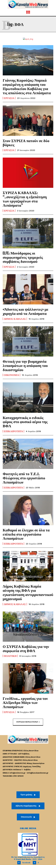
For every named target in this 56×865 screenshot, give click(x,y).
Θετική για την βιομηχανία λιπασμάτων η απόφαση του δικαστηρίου (25, 365)
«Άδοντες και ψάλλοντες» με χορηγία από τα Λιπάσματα (25, 311)
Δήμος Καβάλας (15, 319)
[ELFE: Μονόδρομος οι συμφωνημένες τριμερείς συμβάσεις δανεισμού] (28, 233)
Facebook (26, 863)
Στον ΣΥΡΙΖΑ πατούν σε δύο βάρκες (26, 142)
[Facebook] (19, 862)
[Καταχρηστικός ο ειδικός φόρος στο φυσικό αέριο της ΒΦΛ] (28, 397)
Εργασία (9, 98)
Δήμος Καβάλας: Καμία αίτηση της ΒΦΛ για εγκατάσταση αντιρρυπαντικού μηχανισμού (28, 592)
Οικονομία (11, 375)
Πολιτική (10, 656)
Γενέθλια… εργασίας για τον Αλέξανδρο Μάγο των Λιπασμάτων (25, 702)
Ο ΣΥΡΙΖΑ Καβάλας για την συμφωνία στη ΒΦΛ (26, 648)
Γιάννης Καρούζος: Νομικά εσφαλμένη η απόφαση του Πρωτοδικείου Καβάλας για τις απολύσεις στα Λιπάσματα (27, 86)
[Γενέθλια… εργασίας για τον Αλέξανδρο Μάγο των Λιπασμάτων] (28, 678)
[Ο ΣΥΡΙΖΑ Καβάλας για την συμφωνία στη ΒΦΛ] (28, 626)
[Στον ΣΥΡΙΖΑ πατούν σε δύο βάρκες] (28, 120)
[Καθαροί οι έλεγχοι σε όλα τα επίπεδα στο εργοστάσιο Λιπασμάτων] (28, 510)
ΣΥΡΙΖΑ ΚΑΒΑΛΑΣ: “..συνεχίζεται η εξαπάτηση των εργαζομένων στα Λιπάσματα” (25, 198)
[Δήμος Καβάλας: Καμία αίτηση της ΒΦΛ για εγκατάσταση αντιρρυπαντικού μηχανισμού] (28, 566)
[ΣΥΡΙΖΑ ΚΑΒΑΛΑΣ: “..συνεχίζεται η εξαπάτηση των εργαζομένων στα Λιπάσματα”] (28, 173)
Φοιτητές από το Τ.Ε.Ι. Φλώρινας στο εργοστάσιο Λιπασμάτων (24, 477)
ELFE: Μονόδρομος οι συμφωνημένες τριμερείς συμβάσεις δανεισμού (23, 257)
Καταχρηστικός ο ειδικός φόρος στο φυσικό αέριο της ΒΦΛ (25, 421)
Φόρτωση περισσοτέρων (27, 722)
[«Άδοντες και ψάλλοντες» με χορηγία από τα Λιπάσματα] (28, 289)
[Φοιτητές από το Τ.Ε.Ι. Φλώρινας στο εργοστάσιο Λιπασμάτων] (28, 454)
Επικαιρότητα (13, 431)
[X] (34, 862)
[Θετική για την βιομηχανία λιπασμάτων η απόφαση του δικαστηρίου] (28, 341)
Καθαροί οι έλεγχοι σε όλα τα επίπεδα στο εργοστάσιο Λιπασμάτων (26, 534)
